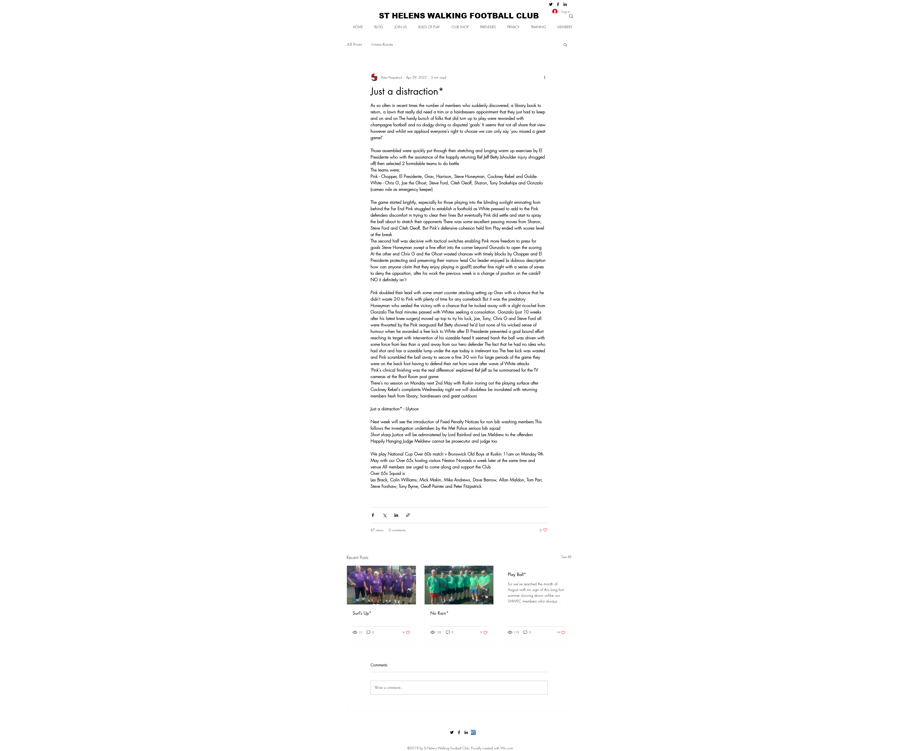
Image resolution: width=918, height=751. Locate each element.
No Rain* (439, 613)
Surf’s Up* (362, 613)
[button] (565, 44)
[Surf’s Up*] (381, 585)
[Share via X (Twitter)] (384, 515)
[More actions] (544, 77)
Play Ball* (517, 574)
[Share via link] (408, 515)
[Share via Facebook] (373, 515)
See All (566, 556)
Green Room (382, 44)
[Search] (571, 16)
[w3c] (473, 732)
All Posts (354, 44)
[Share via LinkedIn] (396, 515)
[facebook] (558, 4)
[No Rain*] (459, 585)
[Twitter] (550, 4)
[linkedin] (565, 4)
